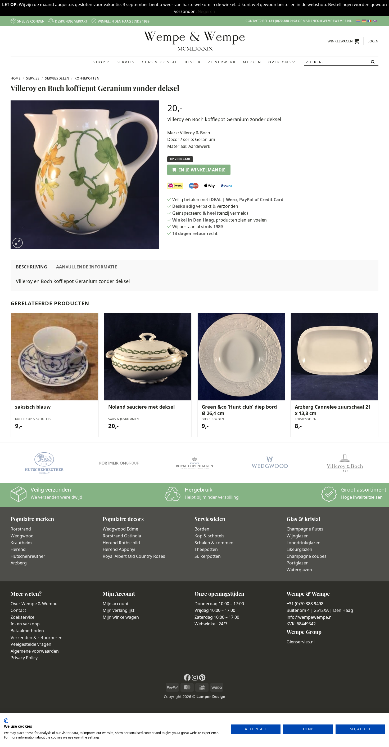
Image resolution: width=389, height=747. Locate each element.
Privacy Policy (24, 658)
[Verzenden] (373, 62)
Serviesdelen (57, 78)
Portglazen (298, 563)
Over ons (279, 62)
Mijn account (116, 604)
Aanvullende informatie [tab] (86, 267)
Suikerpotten (208, 556)
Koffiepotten (87, 78)
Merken (252, 62)
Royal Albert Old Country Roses (134, 556)
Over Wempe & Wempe (34, 604)
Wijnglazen (298, 536)
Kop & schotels (209, 536)
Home (16, 78)
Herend (18, 549)
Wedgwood (22, 536)
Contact (18, 610)
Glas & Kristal (160, 62)
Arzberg (19, 563)
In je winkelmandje (202, 170)
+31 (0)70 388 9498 (283, 21)
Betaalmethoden (27, 631)
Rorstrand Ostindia (122, 536)
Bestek (193, 62)
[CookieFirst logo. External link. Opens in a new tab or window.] (6, 720)
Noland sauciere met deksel (141, 407)
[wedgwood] (269, 463)
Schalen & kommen (214, 543)
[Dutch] (359, 21)
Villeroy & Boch (195, 133)
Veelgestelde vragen (31, 644)
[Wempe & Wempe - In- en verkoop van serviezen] (194, 41)
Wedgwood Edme (120, 529)
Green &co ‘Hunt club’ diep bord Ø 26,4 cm (239, 410)
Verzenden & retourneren (36, 637)
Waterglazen (299, 570)
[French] (370, 21)
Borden (202, 529)
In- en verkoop (25, 624)
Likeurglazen (299, 549)
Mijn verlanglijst (118, 610)
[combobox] (341, 61)
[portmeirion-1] (119, 462)
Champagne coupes (307, 556)
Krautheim (21, 543)
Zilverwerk (222, 62)
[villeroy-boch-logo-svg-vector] (344, 463)
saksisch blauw (33, 407)
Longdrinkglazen (303, 543)
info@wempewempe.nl (331, 21)
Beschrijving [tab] (31, 267)
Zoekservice (22, 617)
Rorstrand (21, 529)
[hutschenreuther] (44, 463)
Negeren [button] (206, 11)
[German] (364, 21)
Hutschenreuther (28, 556)
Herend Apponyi (119, 549)
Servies (126, 62)
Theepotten (206, 549)
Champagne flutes (305, 529)
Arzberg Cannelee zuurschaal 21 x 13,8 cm (333, 410)
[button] (344, 41)
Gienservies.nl (301, 642)
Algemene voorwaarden (35, 651)
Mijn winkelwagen (121, 617)
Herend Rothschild (121, 543)
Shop (99, 62)
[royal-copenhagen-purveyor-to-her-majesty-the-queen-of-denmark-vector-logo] (194, 463)
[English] (375, 21)
